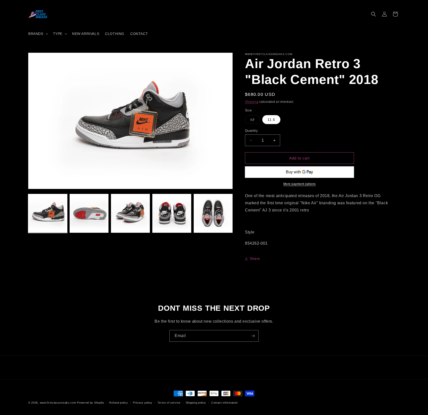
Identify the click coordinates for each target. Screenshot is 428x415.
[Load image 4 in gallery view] (171, 213)
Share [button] (255, 258)
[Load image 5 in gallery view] (213, 213)
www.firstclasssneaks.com (58, 402)
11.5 (271, 120)
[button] (37, 33)
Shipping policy (196, 402)
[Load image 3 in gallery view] (130, 213)
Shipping (252, 102)
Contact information (224, 402)
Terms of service (169, 402)
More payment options (299, 184)
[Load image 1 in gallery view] (47, 213)
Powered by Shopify (90, 402)
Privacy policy (142, 402)
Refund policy (118, 402)
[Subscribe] (252, 336)
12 (255, 120)
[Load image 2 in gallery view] (89, 213)
